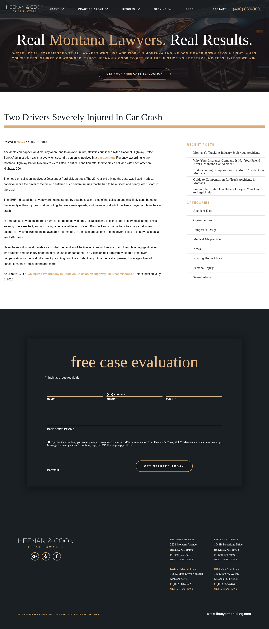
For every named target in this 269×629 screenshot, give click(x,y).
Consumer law (202, 220)
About (54, 9)
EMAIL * (171, 399)
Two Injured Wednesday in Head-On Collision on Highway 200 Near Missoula (79, 273)
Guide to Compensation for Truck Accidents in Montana (224, 181)
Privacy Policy (93, 614)
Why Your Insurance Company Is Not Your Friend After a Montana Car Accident (226, 162)
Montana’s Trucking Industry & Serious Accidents (226, 152)
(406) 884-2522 (180, 584)
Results (128, 9)
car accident (106, 157)
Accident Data (202, 210)
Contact (219, 9)
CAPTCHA (53, 470)
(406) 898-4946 (224, 554)
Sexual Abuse (202, 277)
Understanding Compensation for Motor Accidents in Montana (228, 171)
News (21, 142)
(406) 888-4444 (224, 584)
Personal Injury (203, 268)
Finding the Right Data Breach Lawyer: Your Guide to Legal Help (227, 190)
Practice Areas (90, 9)
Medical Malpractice (207, 239)
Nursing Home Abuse (207, 258)
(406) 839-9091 (247, 8)
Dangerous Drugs (204, 230)
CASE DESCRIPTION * (60, 429)
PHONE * (112, 399)
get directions (182, 559)
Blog (190, 9)
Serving (160, 9)
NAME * (51, 399)
